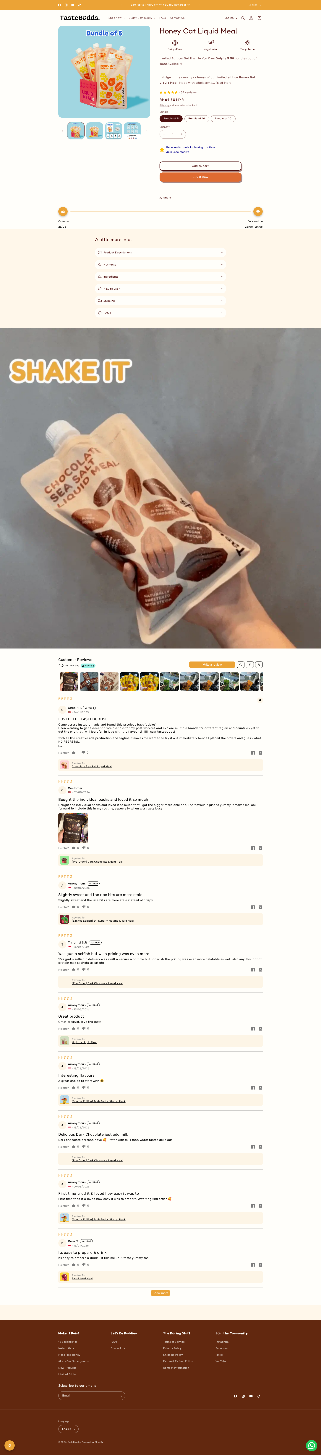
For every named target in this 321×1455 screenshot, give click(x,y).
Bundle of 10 (196, 118)
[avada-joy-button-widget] (9, 1445)
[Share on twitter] (260, 753)
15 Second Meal (68, 1341)
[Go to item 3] (109, 681)
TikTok (219, 1354)
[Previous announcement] (121, 5)
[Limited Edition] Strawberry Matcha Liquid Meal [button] (103, 920)
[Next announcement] (200, 5)
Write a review (212, 664)
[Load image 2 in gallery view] (94, 130)
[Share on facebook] (253, 753)
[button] (116, 18)
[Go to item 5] (149, 681)
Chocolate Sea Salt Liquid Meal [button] (92, 766)
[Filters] (250, 664)
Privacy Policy (172, 1348)
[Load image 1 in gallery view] (75, 130)
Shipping (165, 105)
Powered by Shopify (92, 1442)
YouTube (220, 1361)
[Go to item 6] (169, 681)
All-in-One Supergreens (73, 1361)
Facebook (221, 1348)
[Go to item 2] (89, 681)
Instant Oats (66, 1348)
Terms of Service (174, 1341)
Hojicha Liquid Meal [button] (84, 1042)
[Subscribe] (121, 1395)
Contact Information (176, 1367)
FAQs (114, 1341)
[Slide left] (62, 131)
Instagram (221, 1341)
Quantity (165, 127)
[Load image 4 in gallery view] (132, 130)
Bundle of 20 (223, 118)
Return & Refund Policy (178, 1361)
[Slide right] (146, 131)
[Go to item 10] (249, 681)
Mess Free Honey (69, 1354)
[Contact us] (311, 1445)
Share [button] (167, 197)
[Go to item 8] (209, 681)
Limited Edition (67, 1374)
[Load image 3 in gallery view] (113, 130)
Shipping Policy (173, 1354)
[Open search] (240, 664)
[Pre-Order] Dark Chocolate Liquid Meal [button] (97, 861)
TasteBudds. (74, 1442)
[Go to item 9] (229, 681)
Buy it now (200, 177)
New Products (67, 1367)
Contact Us (118, 1348)
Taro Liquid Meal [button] (82, 1278)
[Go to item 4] (129, 681)
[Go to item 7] (189, 681)
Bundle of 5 (171, 118)
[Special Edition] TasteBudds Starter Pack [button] (99, 1101)
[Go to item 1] (69, 681)
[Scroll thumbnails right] (258, 682)
